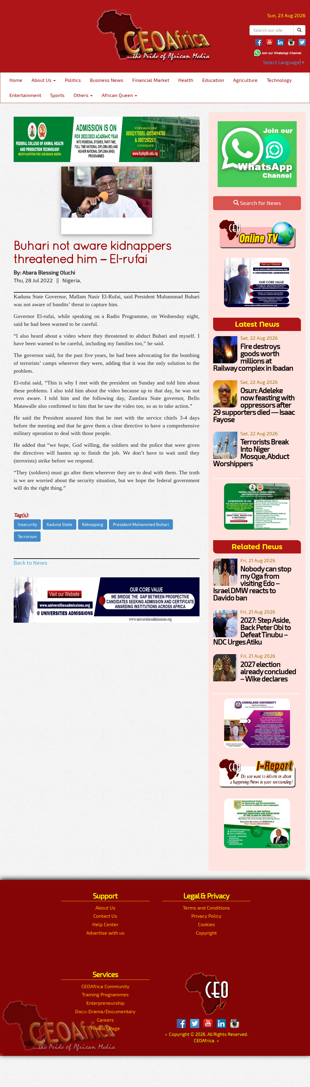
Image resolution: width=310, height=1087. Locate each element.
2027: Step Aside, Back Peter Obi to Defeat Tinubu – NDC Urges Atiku (252, 630)
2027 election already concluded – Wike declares (268, 671)
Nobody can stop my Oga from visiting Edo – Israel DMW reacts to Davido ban (252, 583)
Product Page (105, 1028)
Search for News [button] (260, 203)
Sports (57, 95)
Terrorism (27, 536)
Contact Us (105, 916)
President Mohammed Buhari (141, 524)
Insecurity (27, 524)
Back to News (30, 562)
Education (213, 80)
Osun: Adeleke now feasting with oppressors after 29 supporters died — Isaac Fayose (254, 404)
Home (15, 80)
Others (82, 95)
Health (185, 80)
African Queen (118, 95)
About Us (42, 80)
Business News (106, 80)
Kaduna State (59, 524)
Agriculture (245, 80)
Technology (279, 80)
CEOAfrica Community (105, 986)
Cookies (206, 924)
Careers (105, 1020)
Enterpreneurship (105, 1003)
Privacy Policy (206, 916)
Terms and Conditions (206, 907)
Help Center (105, 924)
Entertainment (25, 95)
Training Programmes (105, 994)
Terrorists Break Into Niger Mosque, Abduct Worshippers (251, 452)
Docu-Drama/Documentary (105, 1011)
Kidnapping (92, 524)
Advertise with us (105, 933)
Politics (73, 80)
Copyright (206, 933)
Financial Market (150, 80)
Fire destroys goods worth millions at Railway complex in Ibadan (253, 357)
